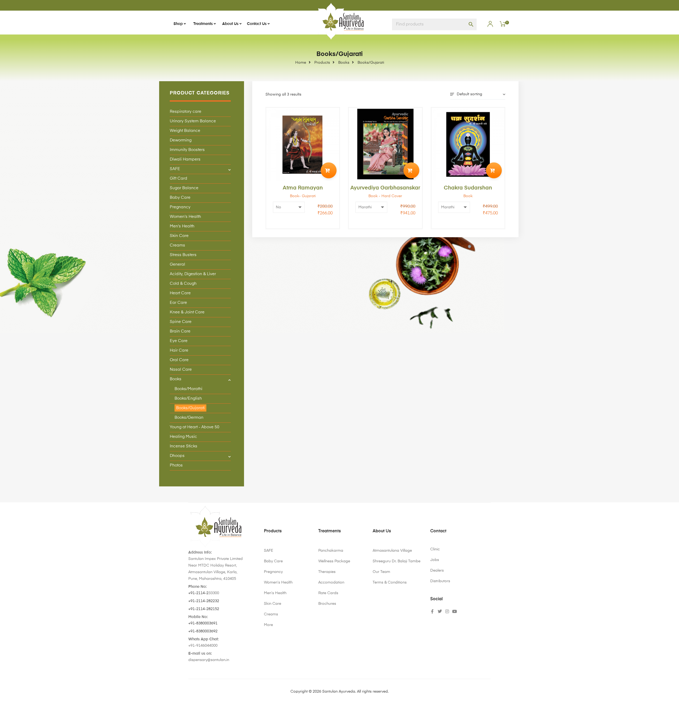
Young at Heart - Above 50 (194, 427)
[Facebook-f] (432, 611)
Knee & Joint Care (187, 312)
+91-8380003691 (202, 623)
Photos (176, 465)
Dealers (437, 570)
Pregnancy (180, 207)
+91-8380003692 (202, 631)
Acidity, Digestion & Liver (193, 274)
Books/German (189, 418)
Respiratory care (185, 112)
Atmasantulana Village (392, 550)
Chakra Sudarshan (468, 188)
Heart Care (180, 293)
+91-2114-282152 (203, 609)
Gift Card (178, 178)
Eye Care (179, 341)
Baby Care (180, 198)
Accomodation (331, 582)
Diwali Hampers (185, 159)
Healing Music (183, 437)
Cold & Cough (183, 284)
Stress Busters (183, 255)
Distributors (440, 581)
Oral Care (179, 360)
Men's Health (182, 226)
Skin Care (179, 236)
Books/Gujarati (190, 408)
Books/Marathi (188, 389)
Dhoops (177, 456)
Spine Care (180, 322)
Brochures (327, 604)
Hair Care (179, 350)
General (177, 264)
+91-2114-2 (198, 593)
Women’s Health (278, 582)
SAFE (175, 169)
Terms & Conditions (390, 582)
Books (175, 379)
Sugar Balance (184, 188)
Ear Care (178, 303)
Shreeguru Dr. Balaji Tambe (396, 561)
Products (273, 531)
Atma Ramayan (303, 188)
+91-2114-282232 (203, 601)
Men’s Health (275, 593)
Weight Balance (185, 131)
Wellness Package (334, 561)
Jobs (434, 560)
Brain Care (180, 331)
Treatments (329, 531)
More (268, 625)
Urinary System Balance (193, 121)
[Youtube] (454, 611)
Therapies (327, 572)
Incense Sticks (183, 446)
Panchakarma (330, 550)
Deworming (180, 140)
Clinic (435, 549)
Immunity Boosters (187, 150)
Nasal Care (181, 370)
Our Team (381, 572)
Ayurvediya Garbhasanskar (385, 188)
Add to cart (329, 170)
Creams (177, 245)
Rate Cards (328, 593)
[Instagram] (447, 611)
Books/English (188, 398)
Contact (438, 531)
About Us (382, 531)
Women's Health (185, 217)
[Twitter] (440, 611)
